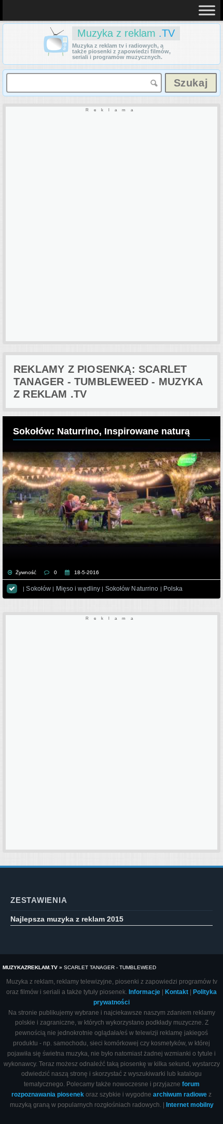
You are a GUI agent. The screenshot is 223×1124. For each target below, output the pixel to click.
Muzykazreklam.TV (30, 967)
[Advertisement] (111, 224)
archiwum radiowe (180, 1094)
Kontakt (176, 992)
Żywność (26, 572)
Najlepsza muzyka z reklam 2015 (66, 919)
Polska (173, 588)
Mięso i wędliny (78, 588)
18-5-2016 (86, 572)
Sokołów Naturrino (132, 588)
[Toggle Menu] (207, 10)
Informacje (144, 992)
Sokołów (38, 588)
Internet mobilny (190, 1104)
